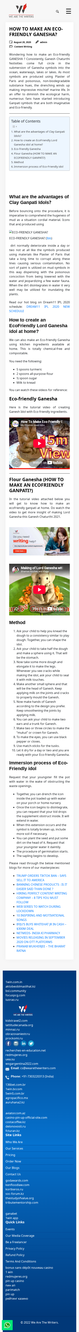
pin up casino (15, 1281)
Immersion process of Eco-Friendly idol (38, 166)
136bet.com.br (16, 1085)
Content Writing (23, 46)
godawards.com (17, 1180)
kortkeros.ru (14, 1189)
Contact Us (13, 1174)
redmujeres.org (16, 1055)
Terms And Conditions (21, 1261)
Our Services (14, 1148)
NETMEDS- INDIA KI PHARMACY (38, 933)
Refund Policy (15, 1255)
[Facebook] (8, 1043)
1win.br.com (14, 1089)
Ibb (49, 238)
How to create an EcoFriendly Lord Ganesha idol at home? (35, 142)
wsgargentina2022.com (22, 1064)
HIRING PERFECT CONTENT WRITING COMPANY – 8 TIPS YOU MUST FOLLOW (42, 897)
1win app (12, 1218)
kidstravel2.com (17, 1021)
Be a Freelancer (16, 1242)
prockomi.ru (14, 1038)
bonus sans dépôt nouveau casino (29, 1268)
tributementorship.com (22, 1202)
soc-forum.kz (15, 1194)
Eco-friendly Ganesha (27, 149)
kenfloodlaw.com (17, 1185)
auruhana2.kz (15, 1102)
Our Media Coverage (20, 1236)
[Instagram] (16, 1043)
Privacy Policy (15, 1248)
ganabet (12, 1214)
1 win (9, 1272)
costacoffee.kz (16, 1122)
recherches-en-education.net (26, 1050)
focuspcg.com (15, 995)
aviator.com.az (15, 1113)
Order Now (13, 1161)
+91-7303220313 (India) (38, 1076)
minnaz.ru (13, 1029)
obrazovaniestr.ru (18, 1034)
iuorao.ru (12, 1000)
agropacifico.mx (17, 1098)
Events (10, 1229)
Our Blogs (12, 1168)
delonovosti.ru (16, 1126)
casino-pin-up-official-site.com (26, 1118)
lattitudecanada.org (19, 1025)
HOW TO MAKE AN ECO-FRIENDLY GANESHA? (36, 31)
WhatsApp (7, 1325)
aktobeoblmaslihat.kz (20, 986)
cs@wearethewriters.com (38, 1068)
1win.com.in (14, 982)
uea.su (10, 1059)
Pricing (10, 1155)
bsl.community (16, 991)
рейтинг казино (17, 1299)
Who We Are (14, 1142)
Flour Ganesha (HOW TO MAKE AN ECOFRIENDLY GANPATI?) (35, 155)
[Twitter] (31, 1043)
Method (19, 162)
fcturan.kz (13, 1131)
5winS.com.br (15, 1093)
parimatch (13, 1290)
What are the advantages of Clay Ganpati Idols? (39, 134)
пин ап (10, 1285)
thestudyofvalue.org (20, 1198)
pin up (10, 1294)
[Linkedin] (23, 1043)
